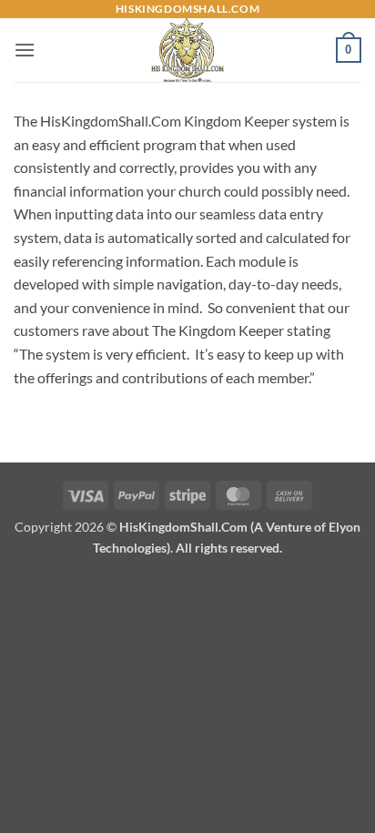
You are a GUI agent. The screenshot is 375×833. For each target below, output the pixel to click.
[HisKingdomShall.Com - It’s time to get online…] (187, 50)
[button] (24, 49)
